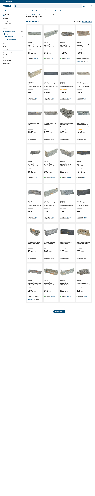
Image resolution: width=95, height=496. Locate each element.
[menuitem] (13, 31)
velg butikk (12, 21)
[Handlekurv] (91, 6)
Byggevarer (40, 14)
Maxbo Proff (67, 10)
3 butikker (36, 58)
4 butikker (52, 177)
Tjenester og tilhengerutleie (33, 10)
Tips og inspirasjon (57, 10)
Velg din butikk (8, 1)
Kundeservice (46, 10)
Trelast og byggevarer (33, 14)
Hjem (27, 14)
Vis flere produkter (59, 311)
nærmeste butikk (83, 60)
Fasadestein (46, 14)
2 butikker (36, 138)
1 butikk (52, 58)
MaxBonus (21, 10)
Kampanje (14, 10)
